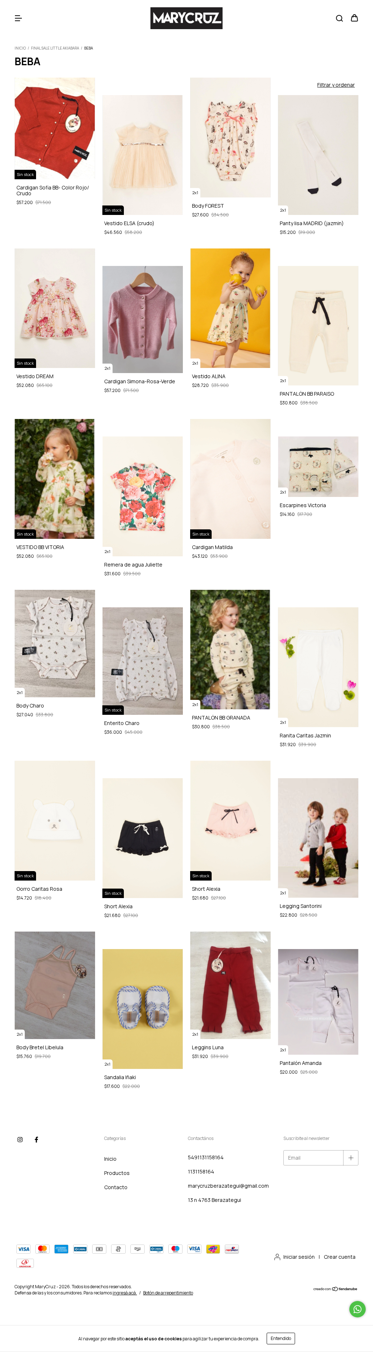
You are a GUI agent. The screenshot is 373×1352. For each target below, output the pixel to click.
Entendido (281, 1338)
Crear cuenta (340, 1256)
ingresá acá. (125, 1293)
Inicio (20, 48)
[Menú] (18, 18)
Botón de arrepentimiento (168, 1293)
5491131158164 (206, 1157)
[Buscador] (339, 18)
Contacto (115, 1187)
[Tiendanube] (335, 1290)
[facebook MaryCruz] (36, 1139)
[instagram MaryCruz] (20, 1139)
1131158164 (201, 1171)
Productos (117, 1172)
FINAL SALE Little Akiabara (55, 48)
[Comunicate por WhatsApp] (357, 1309)
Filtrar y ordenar (336, 84)
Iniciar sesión (299, 1256)
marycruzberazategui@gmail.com (228, 1185)
